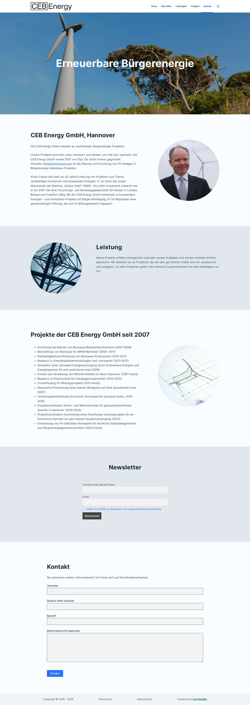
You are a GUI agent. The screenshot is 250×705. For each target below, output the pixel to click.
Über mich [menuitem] (166, 6)
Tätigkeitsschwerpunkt (57, 163)
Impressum (105, 699)
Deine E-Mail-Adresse (60, 600)
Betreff (51, 615)
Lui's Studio (200, 699)
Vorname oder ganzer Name (98, 484)
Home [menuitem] (154, 6)
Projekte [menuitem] (195, 6)
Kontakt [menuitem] (207, 6)
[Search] (218, 6)
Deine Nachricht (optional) (63, 630)
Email (85, 496)
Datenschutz (144, 699)
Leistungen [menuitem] (181, 6)
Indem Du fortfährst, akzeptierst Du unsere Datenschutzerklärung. (124, 509)
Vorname (52, 585)
